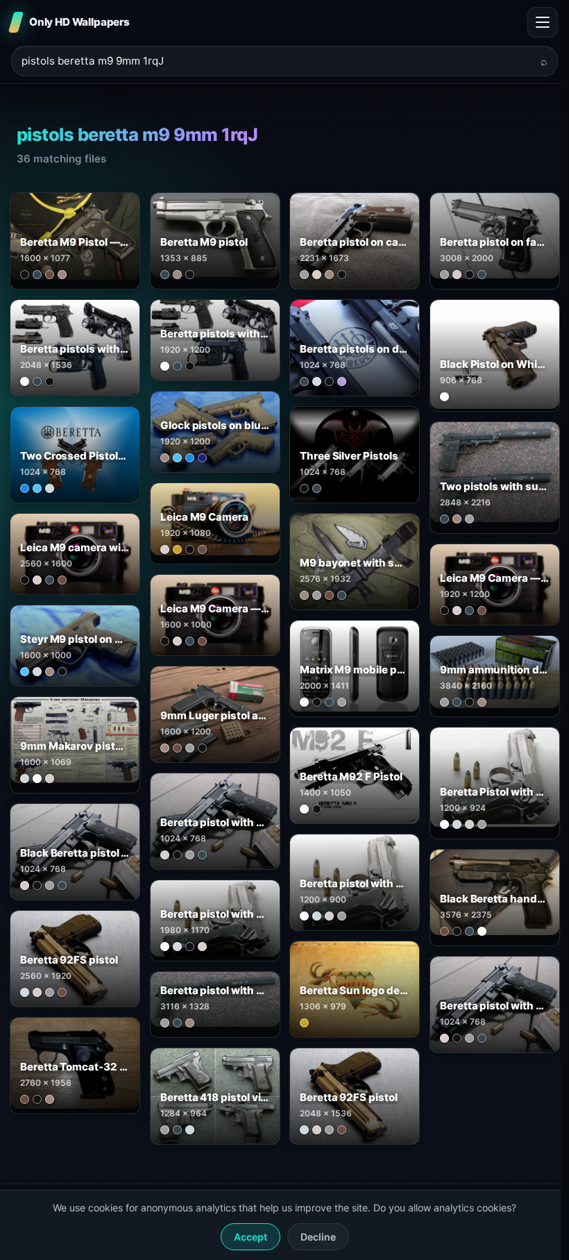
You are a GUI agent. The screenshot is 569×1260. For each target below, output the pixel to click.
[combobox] (276, 61)
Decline (318, 1237)
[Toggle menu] (542, 22)
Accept (250, 1237)
